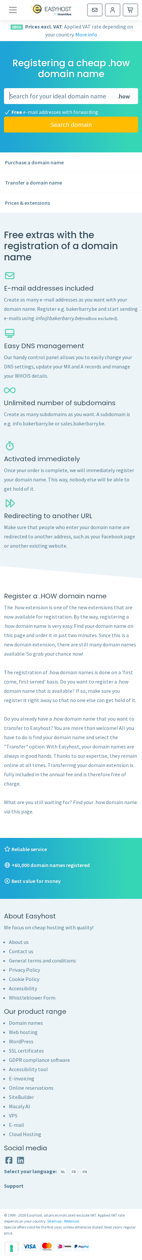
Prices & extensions (27, 202)
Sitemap (54, 1221)
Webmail (71, 1221)
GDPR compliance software (39, 1060)
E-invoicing (21, 1078)
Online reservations (31, 1087)
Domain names (26, 1022)
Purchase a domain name (34, 162)
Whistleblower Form (32, 997)
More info (86, 34)
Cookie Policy (24, 979)
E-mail (16, 1125)
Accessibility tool (28, 1069)
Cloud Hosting (25, 1134)
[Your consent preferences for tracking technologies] (11, 1248)
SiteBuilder (21, 1097)
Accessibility (23, 988)
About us (19, 942)
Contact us (21, 951)
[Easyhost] (50, 10)
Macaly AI (19, 1106)
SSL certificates (26, 1050)
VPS (13, 1115)
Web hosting (23, 1032)
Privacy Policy (24, 969)
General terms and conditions (42, 960)
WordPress (21, 1041)
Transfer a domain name (33, 182)
